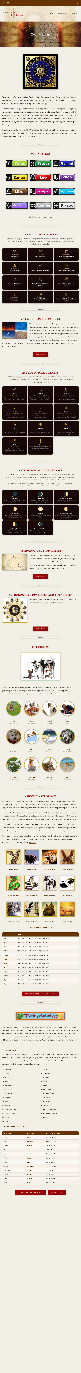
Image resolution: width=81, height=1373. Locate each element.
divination (32, 842)
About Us (74, 13)
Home (52, 13)
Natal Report (57, 1192)
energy (49, 839)
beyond (19, 1064)
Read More (40, 354)
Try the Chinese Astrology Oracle (40, 994)
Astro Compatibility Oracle (30, 1192)
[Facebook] (4, 2)
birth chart (40, 238)
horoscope (10, 108)
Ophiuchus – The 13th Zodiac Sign (40, 217)
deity (25, 1061)
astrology (28, 103)
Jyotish (27, 1027)
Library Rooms (62, 14)
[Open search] (77, 3)
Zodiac (16, 97)
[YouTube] (8, 2)
